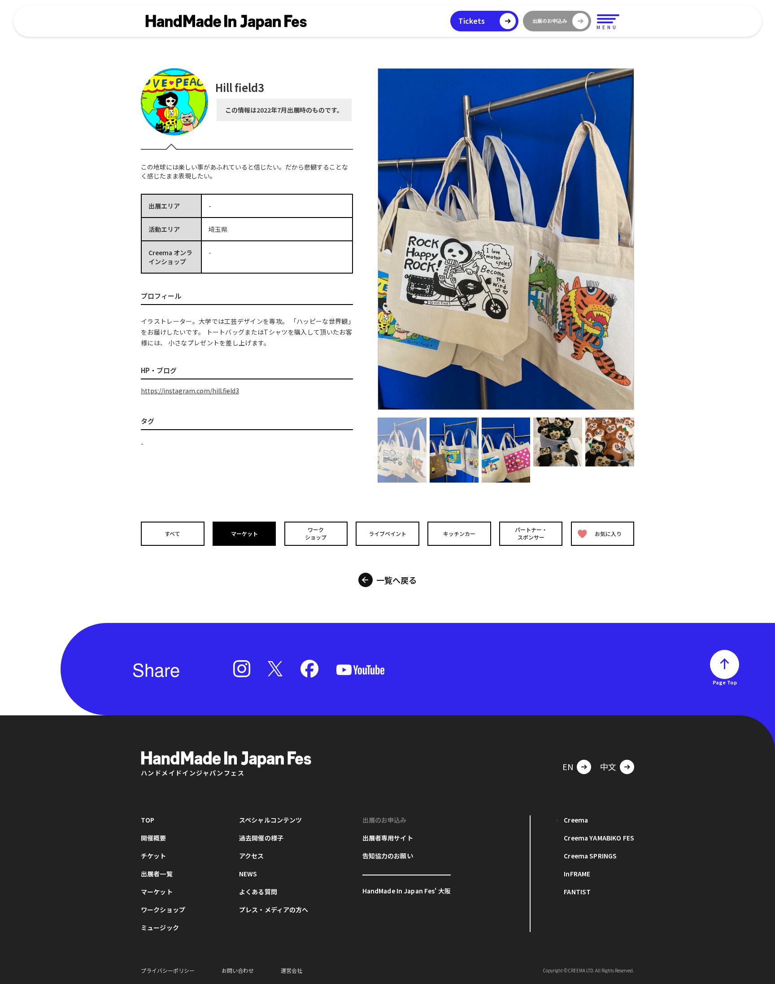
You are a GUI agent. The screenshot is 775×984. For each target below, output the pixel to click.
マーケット (244, 533)
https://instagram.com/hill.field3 (190, 390)
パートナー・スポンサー (531, 533)
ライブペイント (387, 533)
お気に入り (608, 533)
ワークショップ (316, 533)
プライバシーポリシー (168, 970)
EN (567, 766)
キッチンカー (459, 533)
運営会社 (291, 970)
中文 (608, 766)
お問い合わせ (238, 970)
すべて (172, 533)
